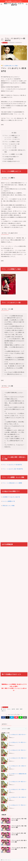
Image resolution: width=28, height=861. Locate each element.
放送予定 (13, 709)
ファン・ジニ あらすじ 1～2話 (11, 144)
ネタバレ (9, 709)
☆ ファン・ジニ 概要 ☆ (12, 137)
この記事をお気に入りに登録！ (10, 65)
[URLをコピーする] (25, 717)
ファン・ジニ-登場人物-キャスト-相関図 (12, 483)
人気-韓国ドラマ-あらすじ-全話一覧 (11, 497)
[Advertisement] (14, 21)
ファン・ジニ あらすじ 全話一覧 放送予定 (12, 468)
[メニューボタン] (1, 4)
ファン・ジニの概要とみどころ (12, 135)
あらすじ (4, 709)
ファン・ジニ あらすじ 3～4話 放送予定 (12, 464)
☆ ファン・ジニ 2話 (11, 147)
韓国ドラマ (4, 710)
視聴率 (21, 709)
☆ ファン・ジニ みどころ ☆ (13, 139)
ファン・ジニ (5, 42)
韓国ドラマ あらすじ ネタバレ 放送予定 (14, 4)
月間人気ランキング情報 (8, 505)
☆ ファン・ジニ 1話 (11, 145)
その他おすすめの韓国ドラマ (11, 156)
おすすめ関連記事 (8, 159)
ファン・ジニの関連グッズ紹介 (12, 141)
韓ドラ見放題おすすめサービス (12, 161)
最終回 (17, 709)
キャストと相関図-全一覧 (8, 501)
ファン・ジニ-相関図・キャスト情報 (13, 154)
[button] (3, 717)
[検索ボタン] (26, 4)
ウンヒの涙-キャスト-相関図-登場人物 (17, 773)
